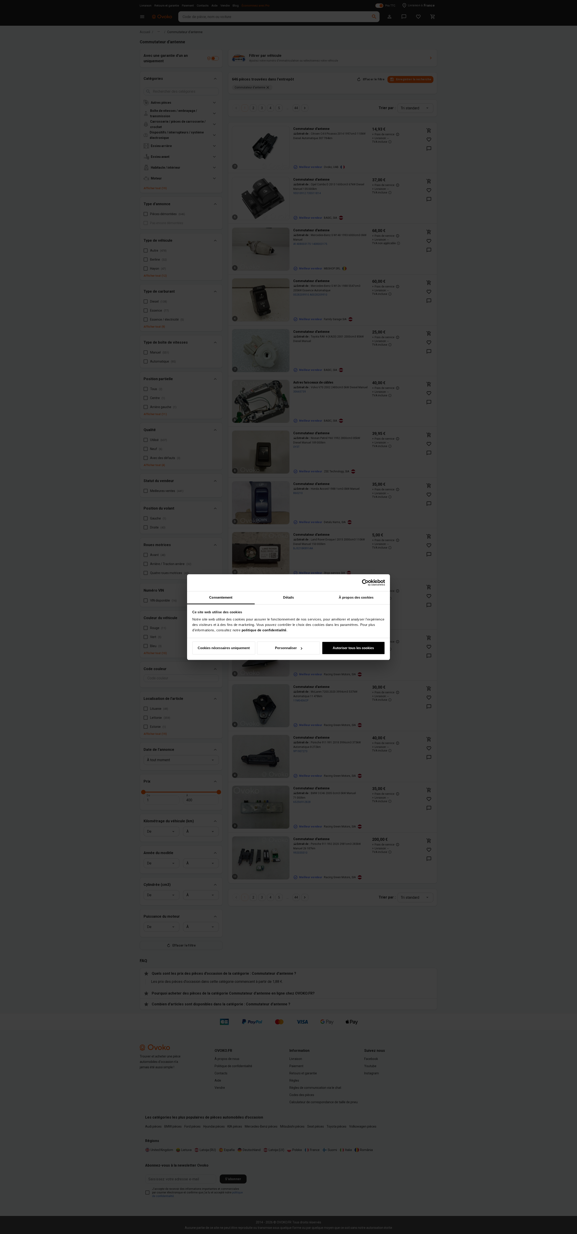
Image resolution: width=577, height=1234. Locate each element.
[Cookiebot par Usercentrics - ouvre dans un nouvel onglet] (365, 582)
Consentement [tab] (220, 597)
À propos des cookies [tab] (356, 597)
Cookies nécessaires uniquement (224, 648)
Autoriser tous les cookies (353, 648)
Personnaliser (286, 648)
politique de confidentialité (264, 630)
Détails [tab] (288, 597)
